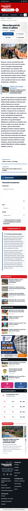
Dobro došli (5, 14)
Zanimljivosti (17, 486)
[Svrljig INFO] (6, 6)
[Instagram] (24, 1)
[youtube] (10, 474)
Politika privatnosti (6, 501)
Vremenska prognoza (7, 490)
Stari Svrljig (17, 483)
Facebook (21, 33)
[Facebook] (21, 1)
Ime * (3, 204)
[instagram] (7, 474)
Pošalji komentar (12, 228)
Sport (15, 475)
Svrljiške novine (5, 1)
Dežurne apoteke (6, 487)
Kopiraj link (21, 37)
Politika (16, 470)
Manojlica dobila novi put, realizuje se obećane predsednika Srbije (11, 440)
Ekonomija (17, 472)
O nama (3, 496)
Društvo (22, 14)
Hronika (16, 464)
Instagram (7, 386)
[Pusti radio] (17, 10)
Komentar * (5, 186)
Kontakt (3, 504)
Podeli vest (9, 33)
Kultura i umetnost (19, 481)
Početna (3, 18)
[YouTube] (26, 1)
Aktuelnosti (14, 14)
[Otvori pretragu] (25, 14)
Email (9, 37)
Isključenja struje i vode (6, 481)
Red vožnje (4, 485)
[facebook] (4, 474)
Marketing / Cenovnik (7, 498)
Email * (4, 212)
